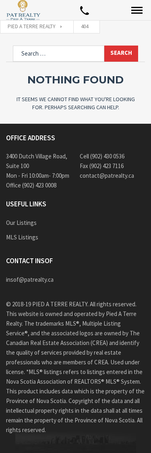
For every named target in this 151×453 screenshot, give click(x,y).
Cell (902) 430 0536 (102, 156)
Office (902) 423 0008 (31, 185)
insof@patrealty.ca (30, 279)
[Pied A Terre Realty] (23, 10)
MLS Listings (22, 237)
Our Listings (21, 222)
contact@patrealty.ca (107, 175)
